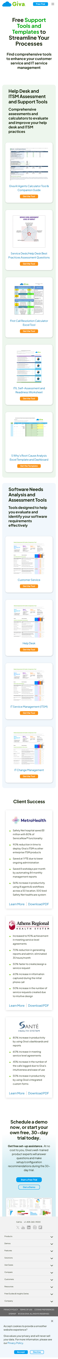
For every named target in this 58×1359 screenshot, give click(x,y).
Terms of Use (26, 1309)
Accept (21, 1352)
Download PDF (38, 904)
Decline (37, 1352)
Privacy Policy (11, 1309)
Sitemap (12, 1314)
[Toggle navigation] (53, 4)
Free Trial (40, 4)
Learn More (17, 904)
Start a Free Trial (29, 1179)
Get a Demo (29, 1187)
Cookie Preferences (44, 1309)
